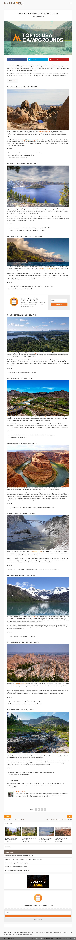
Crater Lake (46, 208)
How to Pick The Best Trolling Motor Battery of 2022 (19, 855)
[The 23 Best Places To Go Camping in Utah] (63, 831)
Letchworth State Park (37, 551)
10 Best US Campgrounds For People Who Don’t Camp (11, 838)
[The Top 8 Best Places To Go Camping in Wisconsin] (46, 831)
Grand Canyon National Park (16, 487)
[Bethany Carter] (11, 796)
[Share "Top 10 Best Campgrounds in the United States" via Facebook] (35, 809)
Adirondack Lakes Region (31, 353)
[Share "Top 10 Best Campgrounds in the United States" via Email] (44, 809)
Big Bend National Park (40, 417)
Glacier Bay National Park (34, 616)
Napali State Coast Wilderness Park (47, 268)
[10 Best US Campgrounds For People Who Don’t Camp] (12, 831)
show (15, 80)
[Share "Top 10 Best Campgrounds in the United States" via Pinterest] (41, 809)
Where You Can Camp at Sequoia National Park (17, 870)
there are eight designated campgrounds (28, 140)
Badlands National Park (21, 683)
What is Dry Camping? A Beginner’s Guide (16, 866)
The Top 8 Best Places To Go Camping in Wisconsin (45, 838)
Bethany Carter (40, 16)
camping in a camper (55, 66)
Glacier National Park (12, 754)
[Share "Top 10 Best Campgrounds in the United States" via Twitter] (38, 809)
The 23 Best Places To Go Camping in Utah (61, 838)
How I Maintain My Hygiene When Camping (16, 863)
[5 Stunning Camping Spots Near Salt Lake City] (29, 831)
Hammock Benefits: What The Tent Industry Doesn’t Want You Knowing (24, 859)
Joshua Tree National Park (44, 131)
